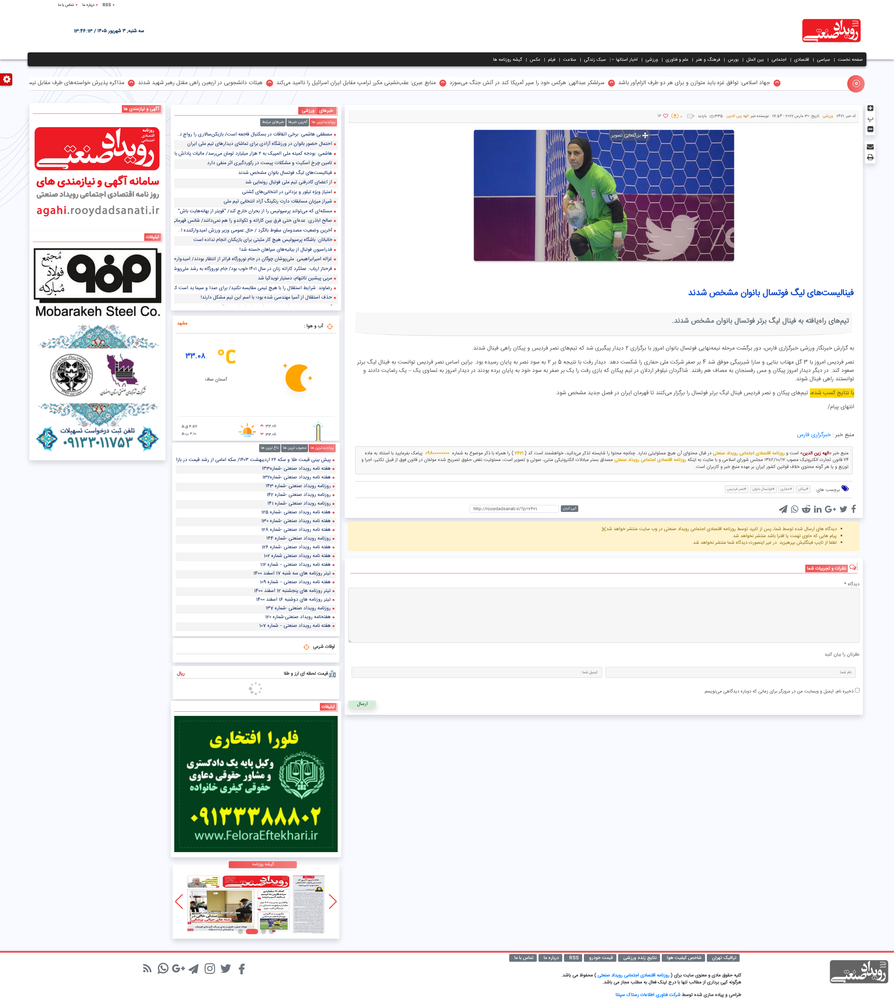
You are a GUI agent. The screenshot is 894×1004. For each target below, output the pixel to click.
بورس (733, 60)
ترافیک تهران (724, 958)
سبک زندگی (595, 60)
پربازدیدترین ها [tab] (323, 122)
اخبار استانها (627, 60)
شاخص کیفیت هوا (684, 958)
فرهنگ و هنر (708, 60)
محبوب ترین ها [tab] (294, 448)
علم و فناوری (677, 60)
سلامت (569, 60)
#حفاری (786, 489)
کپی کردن (569, 508)
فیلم (551, 60)
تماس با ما (66, 5)
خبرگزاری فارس (814, 435)
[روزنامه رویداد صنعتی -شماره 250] (256, 901)
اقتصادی (801, 60)
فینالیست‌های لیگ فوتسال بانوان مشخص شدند (771, 293)
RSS (107, 5)
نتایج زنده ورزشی (640, 958)
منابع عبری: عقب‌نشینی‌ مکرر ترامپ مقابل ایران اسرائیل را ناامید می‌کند (452, 83)
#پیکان (803, 489)
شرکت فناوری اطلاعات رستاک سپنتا (648, 995)
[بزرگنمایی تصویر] (604, 195)
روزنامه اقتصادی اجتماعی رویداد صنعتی (634, 975)
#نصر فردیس (736, 489)
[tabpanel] (256, 218)
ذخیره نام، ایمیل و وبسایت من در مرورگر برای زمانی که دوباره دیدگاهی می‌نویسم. (778, 691)
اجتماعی (778, 60)
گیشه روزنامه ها (507, 60)
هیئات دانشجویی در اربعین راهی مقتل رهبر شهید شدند (296, 83)
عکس (535, 60)
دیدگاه (851, 584)
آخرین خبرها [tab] (297, 122)
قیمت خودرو (601, 958)
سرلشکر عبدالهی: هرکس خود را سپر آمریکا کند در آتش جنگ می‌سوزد (622, 83)
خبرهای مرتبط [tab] (273, 122)
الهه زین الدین (737, 116)
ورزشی (651, 60)
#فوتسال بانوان (763, 489)
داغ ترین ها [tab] (270, 448)
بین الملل (755, 60)
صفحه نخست (850, 60)
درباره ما (88, 5)
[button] (271, 931)
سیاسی (823, 60)
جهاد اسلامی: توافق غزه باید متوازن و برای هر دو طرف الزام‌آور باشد (790, 83)
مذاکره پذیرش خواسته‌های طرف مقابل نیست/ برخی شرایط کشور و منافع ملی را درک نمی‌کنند (114, 83)
